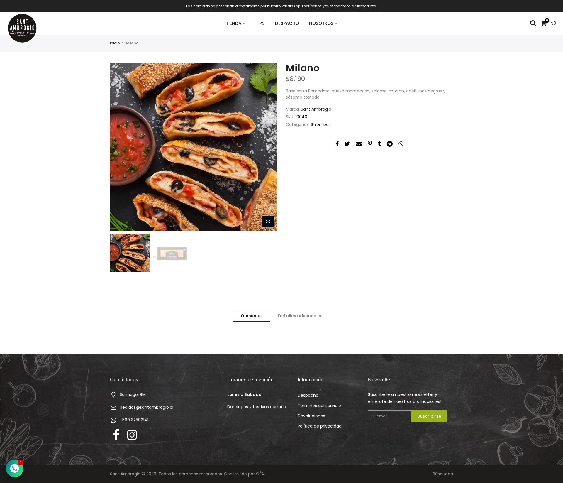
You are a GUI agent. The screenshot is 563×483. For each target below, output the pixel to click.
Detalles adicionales (300, 316)
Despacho (308, 395)
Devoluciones (311, 416)
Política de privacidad (320, 426)
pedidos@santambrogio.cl (146, 407)
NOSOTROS (321, 23)
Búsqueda (443, 474)
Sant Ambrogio (316, 109)
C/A (260, 474)
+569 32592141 (134, 420)
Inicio (115, 43)
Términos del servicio (319, 405)
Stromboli (320, 124)
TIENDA (233, 23)
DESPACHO (287, 23)
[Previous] (120, 147)
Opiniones (252, 316)
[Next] (267, 147)
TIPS (260, 23)
